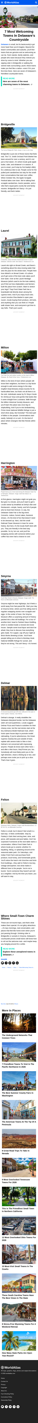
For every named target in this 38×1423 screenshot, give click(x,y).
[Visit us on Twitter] (10, 1406)
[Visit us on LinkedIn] (18, 1406)
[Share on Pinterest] (13, 962)
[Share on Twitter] (9, 962)
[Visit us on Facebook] (6, 1406)
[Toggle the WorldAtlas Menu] (2, 2)
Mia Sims (3, 1004)
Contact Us (4, 1381)
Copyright (4, 1387)
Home (3, 1378)
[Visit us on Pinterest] (14, 1406)
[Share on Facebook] (6, 962)
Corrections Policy (6, 1397)
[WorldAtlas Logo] (12, 2)
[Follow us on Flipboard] (2, 1406)
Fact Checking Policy (7, 1394)
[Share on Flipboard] (2, 962)
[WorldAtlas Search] (36, 2)
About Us (4, 1391)
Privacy (3, 1384)
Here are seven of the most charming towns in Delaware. (17, 82)
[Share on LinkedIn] (17, 962)
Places (16, 1004)
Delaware (5, 44)
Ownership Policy (6, 1400)
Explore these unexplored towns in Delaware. (19, 953)
